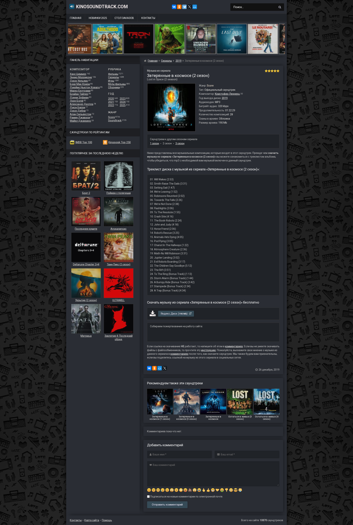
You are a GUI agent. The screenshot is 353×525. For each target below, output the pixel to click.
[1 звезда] (266, 70)
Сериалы (113, 77)
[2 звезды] (269, 70)
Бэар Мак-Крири (80, 84)
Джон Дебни (78, 110)
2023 (123, 98)
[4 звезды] (275, 70)
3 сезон (179, 143)
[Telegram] (184, 7)
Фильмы (113, 74)
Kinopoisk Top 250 (119, 142)
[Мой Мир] (194, 7)
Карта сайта (91, 520)
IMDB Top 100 (83, 142)
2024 (123, 101)
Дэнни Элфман (79, 97)
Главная (75, 18)
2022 (111, 105)
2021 (111, 101)
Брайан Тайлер (79, 94)
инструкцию (208, 350)
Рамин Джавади (80, 117)
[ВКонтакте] (174, 7)
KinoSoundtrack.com (102, 6)
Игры (111, 80)
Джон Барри (77, 107)
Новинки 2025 (98, 18)
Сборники (114, 87)
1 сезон (154, 143)
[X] (189, 7)
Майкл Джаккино (80, 120)
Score (111, 117)
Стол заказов (124, 18)
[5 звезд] (278, 70)
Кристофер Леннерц (227, 93)
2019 (225, 98)
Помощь (107, 520)
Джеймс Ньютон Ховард (85, 87)
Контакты (148, 18)
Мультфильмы (117, 84)
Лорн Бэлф (76, 100)
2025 (123, 105)
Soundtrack (115, 120)
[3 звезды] (272, 70)
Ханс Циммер (78, 74)
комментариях (234, 346)
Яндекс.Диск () (174, 313)
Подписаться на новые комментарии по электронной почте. (186, 496)
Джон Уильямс (79, 80)
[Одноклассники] (179, 7)
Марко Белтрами (80, 90)
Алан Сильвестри (80, 114)
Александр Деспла (81, 104)
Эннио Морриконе (81, 77)
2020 (111, 98)
